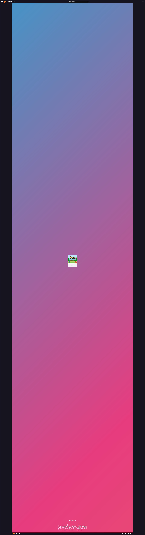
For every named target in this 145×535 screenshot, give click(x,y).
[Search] (87, 2)
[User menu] (143, 2)
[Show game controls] (128, 534)
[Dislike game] (123, 534)
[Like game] (120, 534)
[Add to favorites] (125, 534)
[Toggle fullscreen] (131, 534)
